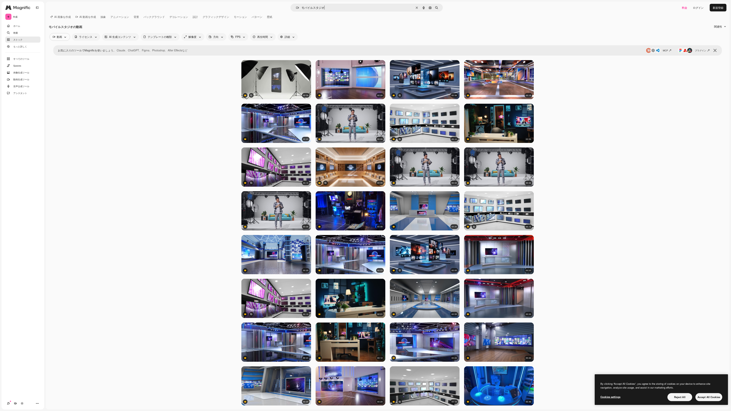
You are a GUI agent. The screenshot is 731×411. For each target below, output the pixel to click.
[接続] (8, 403)
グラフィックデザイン (216, 17)
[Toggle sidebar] (37, 8)
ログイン (698, 8)
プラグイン (700, 50)
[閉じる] (715, 50)
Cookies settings (610, 397)
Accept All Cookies (708, 397)
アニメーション (119, 17)
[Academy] (15, 403)
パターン (257, 17)
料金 (684, 8)
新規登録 (718, 8)
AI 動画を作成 (87, 17)
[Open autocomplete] (296, 7)
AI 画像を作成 (62, 17)
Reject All (680, 397)
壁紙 (269, 17)
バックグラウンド (154, 17)
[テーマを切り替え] (22, 403)
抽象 (103, 17)
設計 (195, 17)
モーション (240, 17)
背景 (136, 17)
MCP (665, 50)
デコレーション (178, 17)
